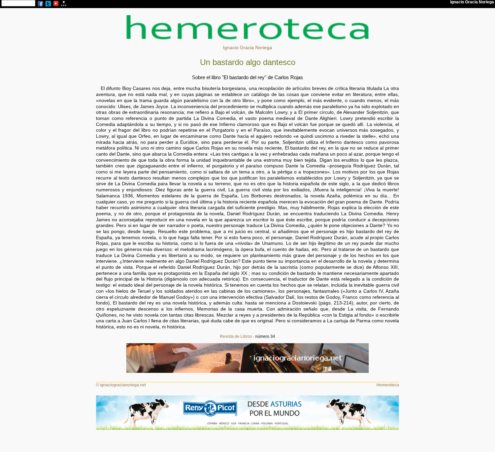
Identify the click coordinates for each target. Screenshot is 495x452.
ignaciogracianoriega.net (123, 385)
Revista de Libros (236, 336)
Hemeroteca (387, 385)
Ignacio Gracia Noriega (247, 47)
